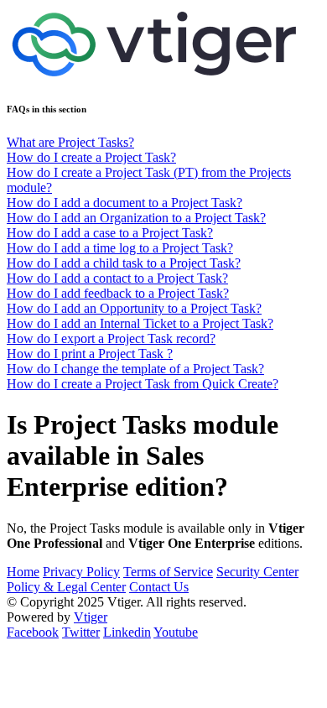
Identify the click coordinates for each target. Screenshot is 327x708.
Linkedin (127, 632)
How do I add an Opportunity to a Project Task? (134, 308)
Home (23, 572)
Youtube (175, 632)
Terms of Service (168, 572)
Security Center (257, 572)
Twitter (81, 632)
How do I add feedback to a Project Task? (118, 293)
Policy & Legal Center (66, 587)
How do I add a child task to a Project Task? (124, 263)
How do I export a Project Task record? (111, 338)
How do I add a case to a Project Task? (110, 233)
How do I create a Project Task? (91, 157)
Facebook (33, 632)
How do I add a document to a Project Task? (124, 202)
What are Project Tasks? (70, 142)
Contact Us (159, 587)
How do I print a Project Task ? (90, 353)
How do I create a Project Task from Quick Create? (142, 384)
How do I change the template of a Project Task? (135, 369)
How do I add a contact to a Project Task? (117, 278)
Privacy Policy (81, 572)
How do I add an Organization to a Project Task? (136, 218)
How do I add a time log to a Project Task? (120, 248)
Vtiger (90, 617)
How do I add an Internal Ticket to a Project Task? (140, 323)
